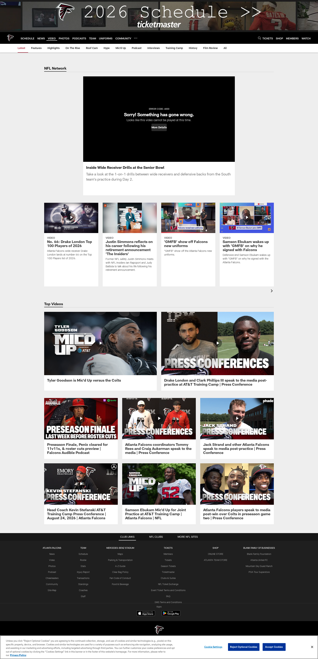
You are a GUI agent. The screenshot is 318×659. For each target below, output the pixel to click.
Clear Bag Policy (120, 572)
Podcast (52, 572)
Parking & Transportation (120, 560)
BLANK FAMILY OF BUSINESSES (259, 548)
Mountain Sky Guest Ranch (259, 566)
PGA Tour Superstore (259, 572)
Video (52, 560)
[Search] (259, 38)
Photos (52, 566)
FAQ (168, 596)
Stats (83, 566)
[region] (159, 647)
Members (168, 554)
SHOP (216, 548)
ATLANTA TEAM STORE (215, 560)
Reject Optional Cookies (243, 646)
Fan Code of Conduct (120, 578)
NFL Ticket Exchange (168, 584)
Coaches (83, 590)
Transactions (83, 578)
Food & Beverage (120, 584)
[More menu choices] (135, 38)
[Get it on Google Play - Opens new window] (171, 615)
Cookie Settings (213, 646)
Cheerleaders (52, 578)
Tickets (168, 560)
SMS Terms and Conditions (168, 602)
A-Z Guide (120, 566)
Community (52, 584)
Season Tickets (168, 566)
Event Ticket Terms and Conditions (168, 590)
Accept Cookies (274, 646)
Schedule (83, 554)
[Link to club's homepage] (10, 38)
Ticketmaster (168, 572)
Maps (120, 554)
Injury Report (83, 572)
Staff (83, 596)
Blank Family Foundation (259, 554)
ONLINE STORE (215, 554)
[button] (159, 127)
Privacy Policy (18, 655)
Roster (83, 560)
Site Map (52, 590)
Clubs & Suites (168, 578)
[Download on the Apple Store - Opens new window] (146, 614)
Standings (83, 584)
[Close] (312, 647)
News (52, 554)
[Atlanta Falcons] (159, 630)
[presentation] (272, 291)
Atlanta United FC (259, 560)
